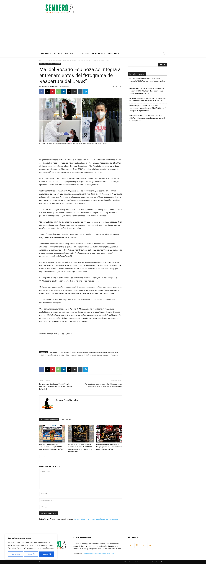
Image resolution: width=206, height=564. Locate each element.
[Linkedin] (63, 91)
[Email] (69, 91)
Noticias (45, 54)
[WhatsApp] (58, 91)
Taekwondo (57, 63)
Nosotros (113, 54)
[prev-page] (40, 456)
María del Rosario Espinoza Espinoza (97, 355)
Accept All (47, 554)
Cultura (69, 54)
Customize (15, 554)
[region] (31, 546)
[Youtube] (149, 545)
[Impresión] (74, 91)
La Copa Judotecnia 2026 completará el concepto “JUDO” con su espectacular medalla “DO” (51, 447)
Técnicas (83, 54)
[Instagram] (136, 545)
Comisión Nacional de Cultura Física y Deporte (61, 355)
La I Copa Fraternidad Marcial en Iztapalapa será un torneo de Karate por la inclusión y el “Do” (109, 447)
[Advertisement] (123, 8)
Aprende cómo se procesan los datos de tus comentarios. (96, 519)
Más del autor (66, 420)
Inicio (41, 60)
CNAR (42, 355)
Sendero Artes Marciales (50, 86)
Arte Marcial (53, 352)
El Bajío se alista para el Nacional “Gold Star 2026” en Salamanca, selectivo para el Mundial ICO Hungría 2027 (147, 118)
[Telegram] (85, 91)
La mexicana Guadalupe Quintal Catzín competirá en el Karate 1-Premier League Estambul (55, 386)
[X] (47, 91)
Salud (57, 54)
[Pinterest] (52, 91)
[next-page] (44, 456)
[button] (164, 54)
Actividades (97, 54)
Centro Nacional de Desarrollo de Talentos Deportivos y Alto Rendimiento (95, 352)
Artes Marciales (64, 352)
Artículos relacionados (49, 420)
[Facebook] (41, 91)
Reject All (31, 554)
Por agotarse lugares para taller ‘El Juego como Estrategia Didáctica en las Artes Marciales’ (103, 385)
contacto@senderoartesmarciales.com (98, 554)
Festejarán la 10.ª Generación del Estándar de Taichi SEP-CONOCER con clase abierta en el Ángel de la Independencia (146, 90)
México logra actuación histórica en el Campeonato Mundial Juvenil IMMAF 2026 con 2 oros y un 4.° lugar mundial (147, 108)
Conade (80, 355)
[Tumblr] (80, 91)
